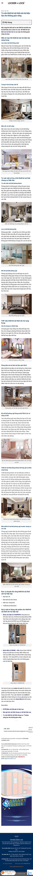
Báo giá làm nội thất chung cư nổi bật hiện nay (17, 712)
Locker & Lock (15, 29)
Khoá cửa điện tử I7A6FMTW (12, 615)
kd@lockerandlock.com (10, 758)
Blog (2, 11)
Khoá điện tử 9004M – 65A (11, 650)
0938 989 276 (27, 863)
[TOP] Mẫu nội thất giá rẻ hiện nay (13, 709)
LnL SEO (7, 728)
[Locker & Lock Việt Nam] (16, 3)
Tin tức (6, 11)
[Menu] (2, 3)
